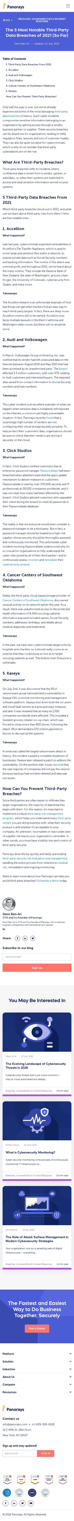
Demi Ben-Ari (22, 43)
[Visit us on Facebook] (6, 1503)
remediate (50, 559)
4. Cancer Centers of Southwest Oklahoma (30, 85)
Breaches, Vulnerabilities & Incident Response (42, 20)
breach (63, 368)
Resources (10, 1392)
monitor (33, 559)
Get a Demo (37, 1328)
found (50, 417)
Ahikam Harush (12, 1145)
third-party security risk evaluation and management (35, 858)
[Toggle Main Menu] (68, 6)
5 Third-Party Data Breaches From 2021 (28, 64)
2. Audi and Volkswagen (19, 75)
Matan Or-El (11, 1056)
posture (16, 564)
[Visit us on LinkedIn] (14, 1503)
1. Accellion (12, 70)
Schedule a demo (48, 880)
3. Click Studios (14, 80)
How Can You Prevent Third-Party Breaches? (31, 96)
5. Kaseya (11, 91)
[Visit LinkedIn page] (4, 929)
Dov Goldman (12, 1230)
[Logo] (13, 6)
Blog (6, 20)
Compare (9, 1384)
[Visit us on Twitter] (22, 1503)
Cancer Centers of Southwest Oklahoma (28, 600)
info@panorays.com (15, 1424)
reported (57, 764)
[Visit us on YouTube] (31, 1503)
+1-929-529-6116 (42, 1424)
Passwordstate (49, 470)
